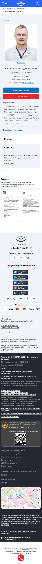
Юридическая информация (10, 390)
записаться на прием (21, 90)
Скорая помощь (6, 466)
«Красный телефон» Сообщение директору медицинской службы (17, 320)
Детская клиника (7, 460)
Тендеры (4, 474)
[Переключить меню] (6, 3)
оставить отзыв (21, 96)
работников (21, 385)
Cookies (25, 549)
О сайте (3, 368)
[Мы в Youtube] (21, 298)
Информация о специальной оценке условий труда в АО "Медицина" (20, 409)
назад (7, 20)
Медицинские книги (8, 480)
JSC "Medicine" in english (9, 463)
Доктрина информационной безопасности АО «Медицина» (17, 372)
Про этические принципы (10, 416)
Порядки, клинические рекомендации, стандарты (18, 394)
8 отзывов (21, 63)
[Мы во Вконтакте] (34, 298)
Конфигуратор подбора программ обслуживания (10, 326)
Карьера (4, 483)
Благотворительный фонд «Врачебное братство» (18, 471)
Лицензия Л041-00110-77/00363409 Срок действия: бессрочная (19, 358)
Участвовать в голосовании (19, 428)
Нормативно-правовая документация (14, 392)
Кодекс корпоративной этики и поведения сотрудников (21, 413)
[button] (3, 3)
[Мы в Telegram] (7, 298)
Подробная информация (13, 130)
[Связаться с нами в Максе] (27, 258)
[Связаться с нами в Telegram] (14, 258)
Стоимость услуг (7, 332)
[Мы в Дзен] (14, 298)
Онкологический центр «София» (12, 454)
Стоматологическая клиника (11, 457)
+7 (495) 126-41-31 (28, 83)
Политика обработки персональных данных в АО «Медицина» (18, 377)
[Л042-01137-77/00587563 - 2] (31, 203)
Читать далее (9, 164)
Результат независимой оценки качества (23, 431)
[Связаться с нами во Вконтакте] (21, 258)
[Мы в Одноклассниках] (27, 298)
